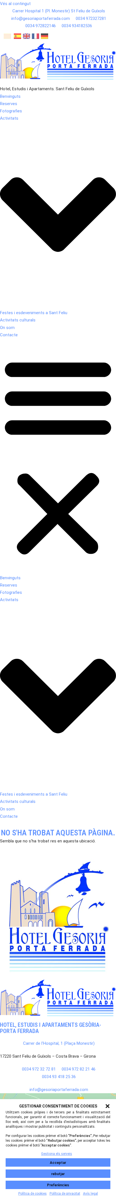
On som (7, 327)
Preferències (58, 1185)
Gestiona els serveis (56, 1154)
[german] (44, 37)
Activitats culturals (17, 320)
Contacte (9, 334)
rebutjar (58, 1174)
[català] (7, 37)
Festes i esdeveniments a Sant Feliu (33, 312)
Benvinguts (10, 96)
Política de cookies (32, 1194)
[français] (35, 37)
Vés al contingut (15, 3)
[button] (107, 1106)
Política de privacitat (65, 1194)
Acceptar (58, 1162)
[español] (17, 37)
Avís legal (90, 1194)
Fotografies (11, 110)
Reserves (8, 103)
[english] (26, 37)
